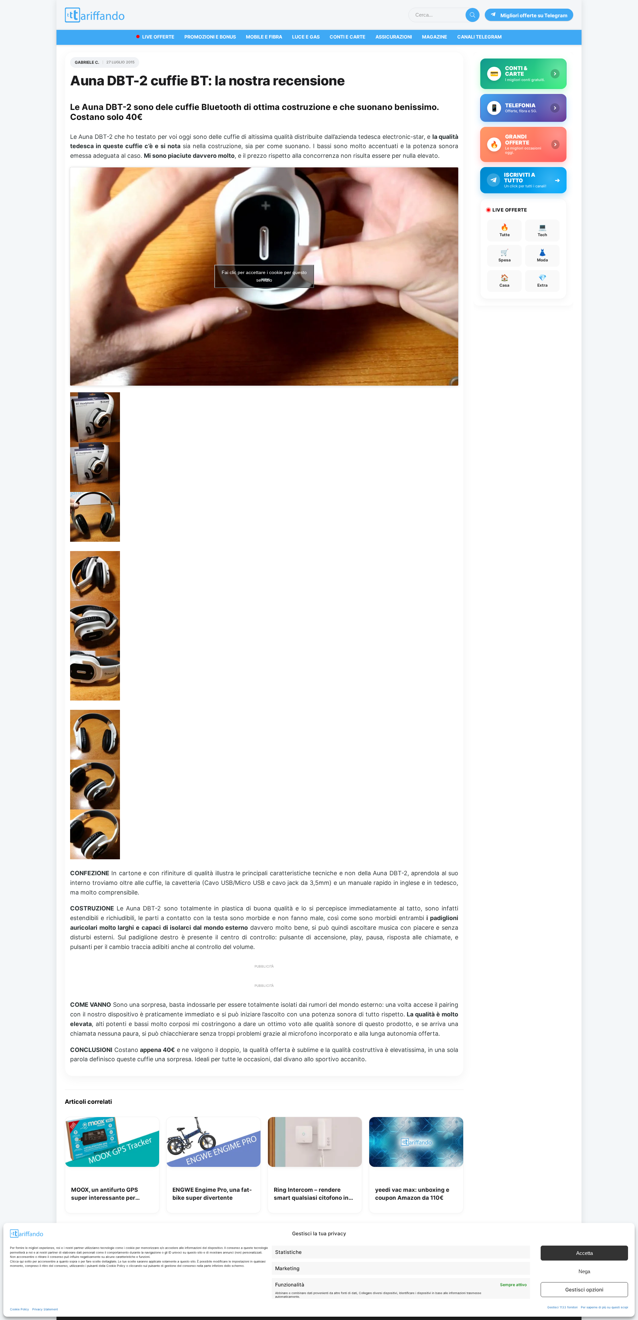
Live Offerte (158, 37)
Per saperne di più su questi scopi (604, 1307)
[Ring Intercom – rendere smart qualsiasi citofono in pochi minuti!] (315, 1121)
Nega (584, 1271)
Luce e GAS (306, 37)
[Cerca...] (472, 15)
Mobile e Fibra (264, 37)
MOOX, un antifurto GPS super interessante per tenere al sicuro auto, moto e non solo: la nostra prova (110, 1194)
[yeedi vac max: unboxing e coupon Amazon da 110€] (416, 1121)
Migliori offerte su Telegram (534, 15)
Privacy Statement (45, 1309)
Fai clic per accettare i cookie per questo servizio (264, 276)
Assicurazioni (393, 37)
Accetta (584, 1253)
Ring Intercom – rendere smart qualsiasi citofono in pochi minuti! (311, 1194)
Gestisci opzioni (584, 1289)
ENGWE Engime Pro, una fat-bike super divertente (212, 1193)
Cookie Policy (19, 1309)
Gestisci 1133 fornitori (562, 1307)
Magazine (434, 37)
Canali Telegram (479, 37)
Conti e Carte (348, 37)
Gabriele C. (87, 62)
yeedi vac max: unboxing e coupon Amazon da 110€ (412, 1193)
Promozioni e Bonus (210, 37)
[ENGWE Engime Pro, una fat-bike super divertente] (213, 1121)
